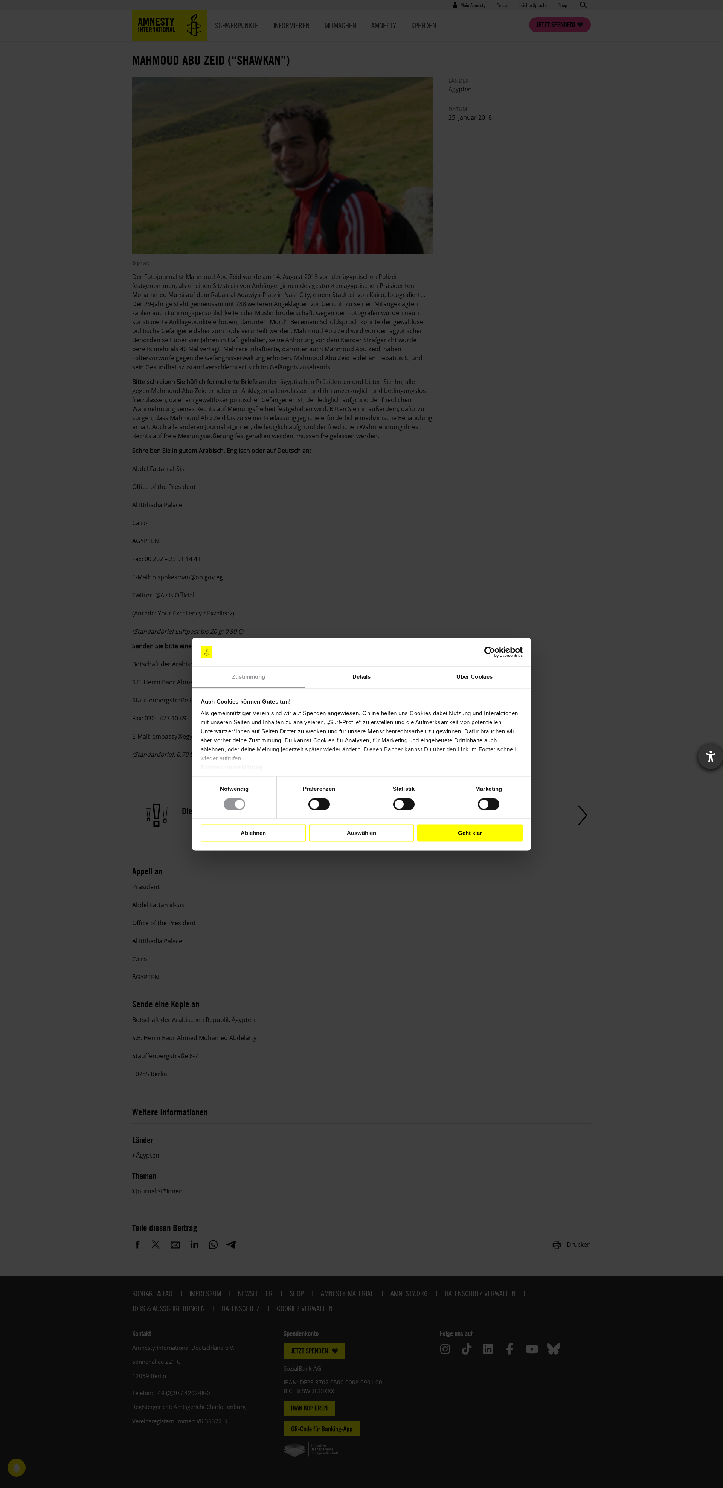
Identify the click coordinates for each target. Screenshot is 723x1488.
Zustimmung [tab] (248, 677)
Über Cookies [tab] (474, 677)
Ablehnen (253, 833)
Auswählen (361, 833)
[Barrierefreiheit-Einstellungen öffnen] (710, 756)
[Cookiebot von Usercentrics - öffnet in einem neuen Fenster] (490, 652)
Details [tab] (361, 677)
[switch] (319, 804)
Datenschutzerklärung (232, 768)
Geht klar (470, 833)
